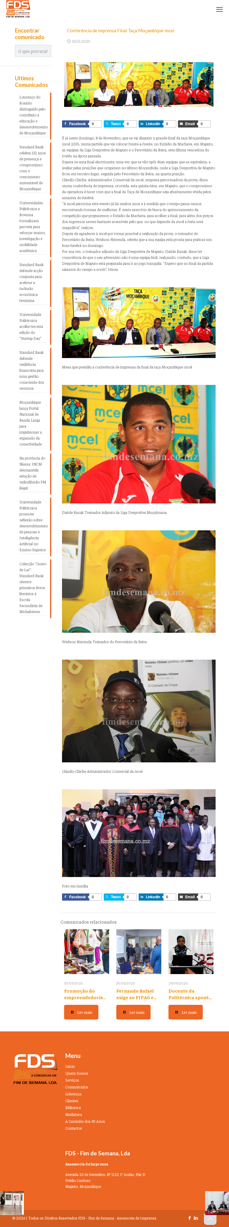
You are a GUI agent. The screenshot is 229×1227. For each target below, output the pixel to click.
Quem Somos (76, 1073)
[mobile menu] (219, 9)
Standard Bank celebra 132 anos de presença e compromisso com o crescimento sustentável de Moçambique (32, 167)
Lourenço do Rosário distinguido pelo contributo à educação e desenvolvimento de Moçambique (33, 114)
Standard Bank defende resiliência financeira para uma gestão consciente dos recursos (31, 370)
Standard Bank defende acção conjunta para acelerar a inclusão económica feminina (31, 282)
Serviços (72, 1079)
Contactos (73, 1128)
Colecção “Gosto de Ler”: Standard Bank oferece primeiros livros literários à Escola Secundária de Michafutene (32, 587)
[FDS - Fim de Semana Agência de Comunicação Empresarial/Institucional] (18, 9)
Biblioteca (73, 1107)
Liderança (73, 1093)
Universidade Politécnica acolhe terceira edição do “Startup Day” (31, 326)
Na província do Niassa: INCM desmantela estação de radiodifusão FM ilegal (32, 472)
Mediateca (73, 1114)
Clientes (71, 1100)
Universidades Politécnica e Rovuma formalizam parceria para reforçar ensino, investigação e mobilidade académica (32, 226)
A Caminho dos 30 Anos (85, 1121)
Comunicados (76, 1086)
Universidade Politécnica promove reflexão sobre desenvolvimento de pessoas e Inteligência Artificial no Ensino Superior (33, 525)
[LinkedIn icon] (196, 1217)
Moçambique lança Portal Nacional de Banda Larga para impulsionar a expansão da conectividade (30, 423)
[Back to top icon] (210, 1218)
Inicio (70, 1066)
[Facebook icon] (189, 1217)
